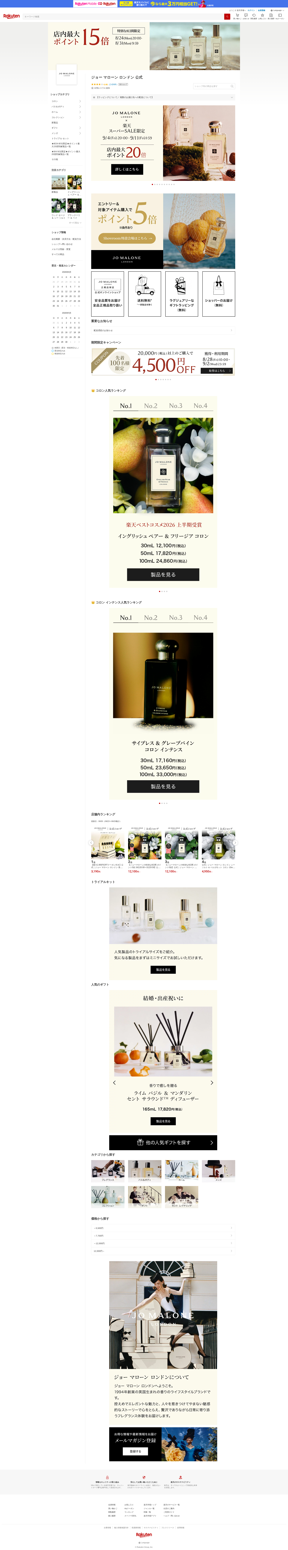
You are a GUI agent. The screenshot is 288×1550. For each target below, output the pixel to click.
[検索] (227, 17)
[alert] (163, 97)
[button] (277, 10)
